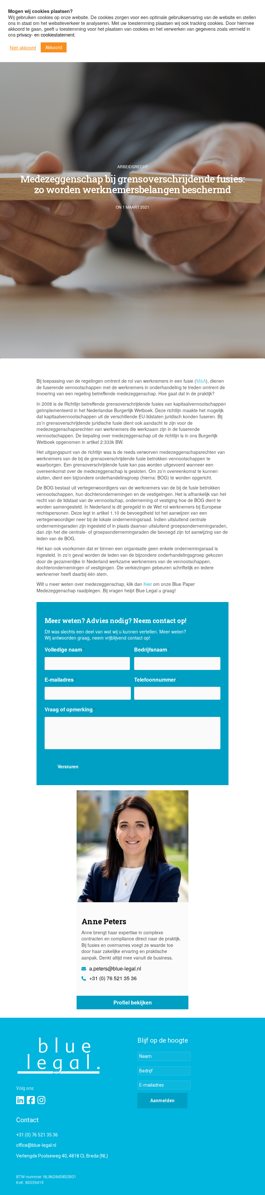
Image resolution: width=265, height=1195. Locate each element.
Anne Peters (103, 921)
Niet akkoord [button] (23, 47)
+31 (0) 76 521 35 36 (112, 978)
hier (147, 584)
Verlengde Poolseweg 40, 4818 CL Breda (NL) (62, 1155)
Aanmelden (162, 1100)
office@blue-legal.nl (36, 1145)
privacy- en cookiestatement (45, 34)
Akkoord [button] (53, 47)
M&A (201, 381)
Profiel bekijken (132, 1002)
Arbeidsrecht (132, 167)
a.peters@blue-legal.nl (114, 968)
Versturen (68, 766)
